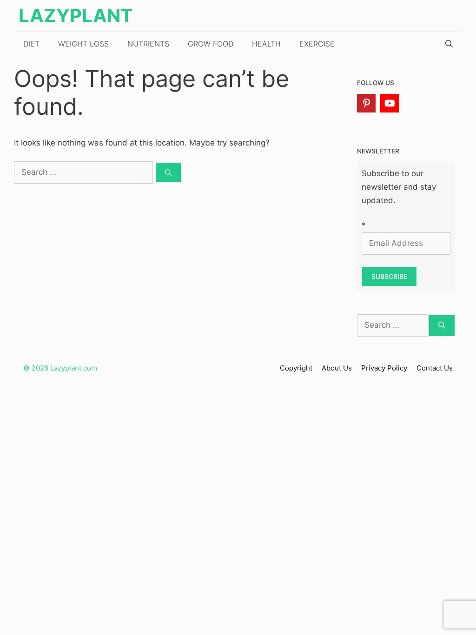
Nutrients (148, 43)
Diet (31, 43)
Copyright (296, 368)
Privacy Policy (384, 368)
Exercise (317, 43)
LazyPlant (76, 15)
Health (266, 43)
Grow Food (210, 43)
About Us (337, 368)
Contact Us (434, 368)
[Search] (168, 172)
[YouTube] (389, 103)
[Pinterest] (366, 103)
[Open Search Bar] (449, 43)
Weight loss (83, 43)
